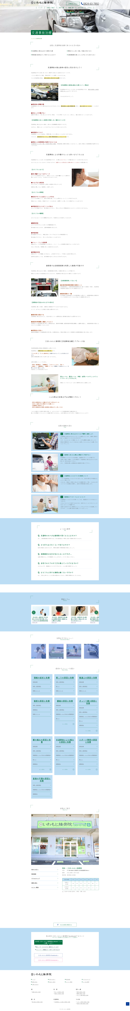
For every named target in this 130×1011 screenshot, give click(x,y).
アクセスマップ (35, 878)
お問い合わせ (35, 984)
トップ (33, 979)
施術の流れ (34, 883)
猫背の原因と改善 (42, 701)
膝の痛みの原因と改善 (42, 741)
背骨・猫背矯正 (37, 686)
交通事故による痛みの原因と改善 (65, 741)
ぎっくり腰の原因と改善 (88, 702)
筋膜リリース (36, 691)
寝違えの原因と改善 (88, 677)
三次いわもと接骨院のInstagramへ (48, 960)
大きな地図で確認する (66, 924)
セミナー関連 (35, 887)
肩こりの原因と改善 (65, 677)
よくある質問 (86, 982)
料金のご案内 (52, 982)
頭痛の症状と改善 (42, 677)
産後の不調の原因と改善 (42, 779)
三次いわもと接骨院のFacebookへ (48, 955)
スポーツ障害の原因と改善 (88, 741)
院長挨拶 (33, 874)
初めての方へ (35, 869)
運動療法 (35, 709)
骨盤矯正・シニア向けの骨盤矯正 (65, 714)
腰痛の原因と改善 (65, 701)
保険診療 (35, 682)
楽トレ (58, 686)
